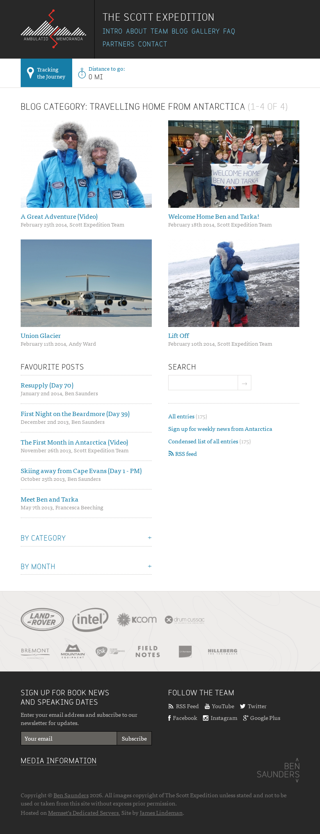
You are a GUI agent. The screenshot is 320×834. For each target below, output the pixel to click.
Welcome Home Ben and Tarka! (213, 216)
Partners (119, 44)
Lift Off (178, 335)
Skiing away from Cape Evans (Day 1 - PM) (81, 470)
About (136, 32)
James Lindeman (161, 812)
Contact (152, 44)
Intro (113, 32)
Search (182, 367)
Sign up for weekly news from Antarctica (220, 428)
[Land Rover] (42, 622)
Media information (59, 761)
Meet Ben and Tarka (49, 499)
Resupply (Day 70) (47, 384)
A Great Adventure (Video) (59, 216)
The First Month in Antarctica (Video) (74, 441)
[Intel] (90, 620)
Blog (180, 32)
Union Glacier (41, 335)
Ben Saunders (71, 795)
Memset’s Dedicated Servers (83, 812)
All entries (187, 416)
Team (159, 32)
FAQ (229, 32)
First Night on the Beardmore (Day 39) (75, 413)
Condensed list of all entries (209, 441)
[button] (244, 382)
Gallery (206, 32)
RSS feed (185, 453)
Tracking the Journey (51, 72)
